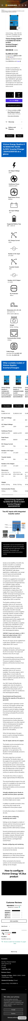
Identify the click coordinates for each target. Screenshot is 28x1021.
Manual (19, 135)
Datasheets (9, 135)
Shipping (8, 59)
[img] (5, 930)
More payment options (14, 105)
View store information (13, 116)
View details (7, 406)
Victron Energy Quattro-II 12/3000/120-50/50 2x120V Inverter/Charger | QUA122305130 (12, 11)
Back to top (14, 951)
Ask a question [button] (14, 921)
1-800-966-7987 (6, 969)
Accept (13, 1009)
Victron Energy (9, 33)
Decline (13, 1013)
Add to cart (19, 95)
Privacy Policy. (8, 1005)
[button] (25, 5)
